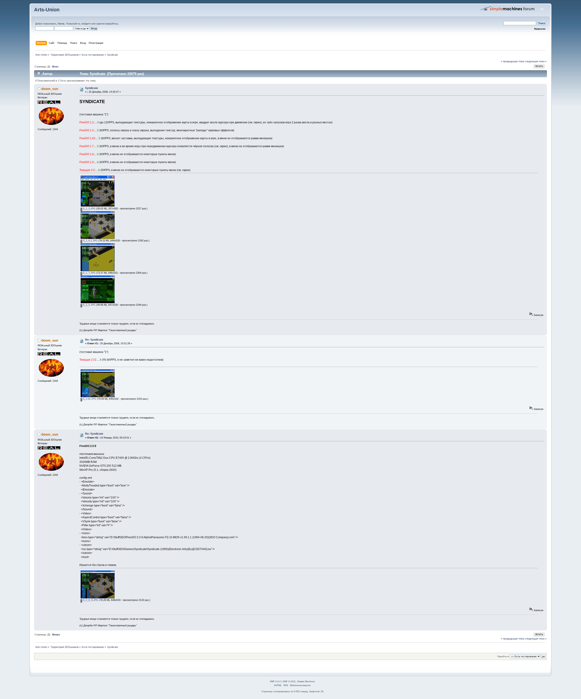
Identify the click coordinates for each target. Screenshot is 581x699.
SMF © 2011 (289, 681)
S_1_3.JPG (89, 208)
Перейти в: (503, 656)
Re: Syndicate (94, 339)
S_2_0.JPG (89, 304)
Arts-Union (46, 9)
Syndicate (91, 88)
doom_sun (49, 89)
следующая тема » (536, 61)
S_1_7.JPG (89, 272)
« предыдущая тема (512, 61)
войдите (86, 23)
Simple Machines (306, 681)
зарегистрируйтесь (107, 23)
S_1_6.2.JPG (90, 240)
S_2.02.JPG (89, 398)
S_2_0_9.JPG (90, 600)
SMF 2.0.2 (275, 681)
